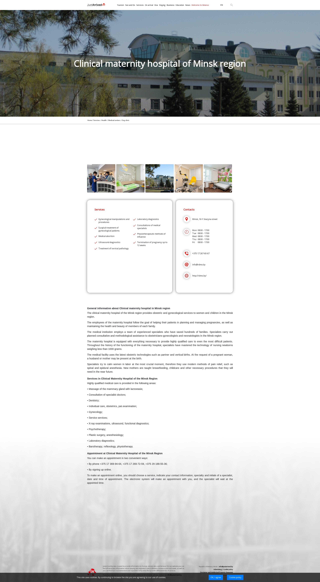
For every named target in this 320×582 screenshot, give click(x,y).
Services (140, 5)
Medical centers (114, 120)
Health (104, 120)
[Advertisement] (160, 141)
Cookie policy (235, 577)
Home (89, 120)
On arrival (149, 5)
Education (180, 5)
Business (170, 5)
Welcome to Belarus (200, 5)
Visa (156, 5)
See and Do (130, 5)
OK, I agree (216, 577)
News (187, 5)
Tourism (120, 5)
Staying (162, 5)
